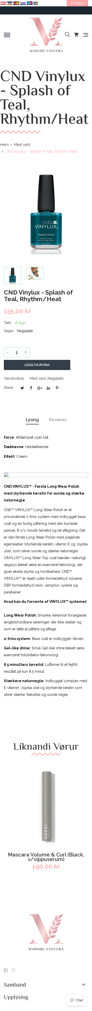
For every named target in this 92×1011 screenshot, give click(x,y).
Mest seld (38, 378)
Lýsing (32, 419)
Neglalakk (56, 378)
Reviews (57, 419)
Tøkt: (8, 323)
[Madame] (46, 35)
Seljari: (9, 331)
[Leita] (67, 35)
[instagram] (13, 970)
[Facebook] (6, 970)
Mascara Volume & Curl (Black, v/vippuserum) (46, 857)
